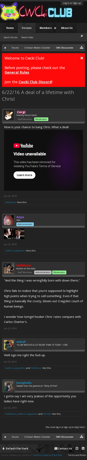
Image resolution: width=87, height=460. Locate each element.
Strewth (47, 413)
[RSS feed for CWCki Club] (83, 448)
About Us (67, 28)
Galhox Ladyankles (15, 250)
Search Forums (10, 37)
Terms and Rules (77, 455)
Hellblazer (10, 202)
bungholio (24, 383)
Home (10, 28)
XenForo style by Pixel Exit (48, 455)
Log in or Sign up (72, 2)
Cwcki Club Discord (35, 81)
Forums (27, 28)
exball (20, 342)
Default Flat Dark (16, 448)
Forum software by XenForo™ (17, 455)
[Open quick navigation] (81, 47)
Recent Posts (27, 37)
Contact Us (64, 448)
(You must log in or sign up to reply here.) (65, 427)
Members (46, 28)
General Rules (17, 72)
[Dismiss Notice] (81, 58)
